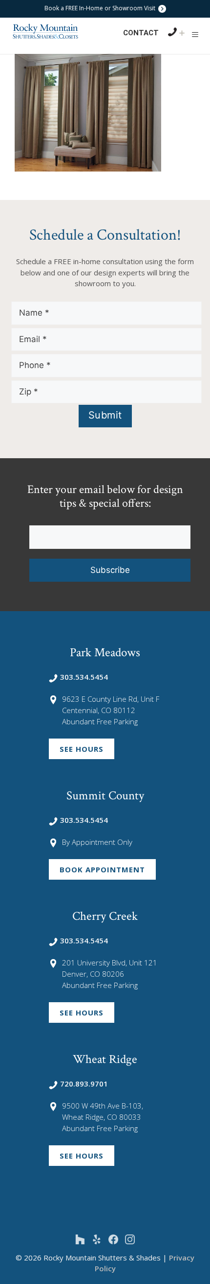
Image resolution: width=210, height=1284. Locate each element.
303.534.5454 (84, 677)
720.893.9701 (84, 1083)
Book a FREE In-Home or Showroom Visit (100, 8)
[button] (195, 34)
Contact (141, 32)
